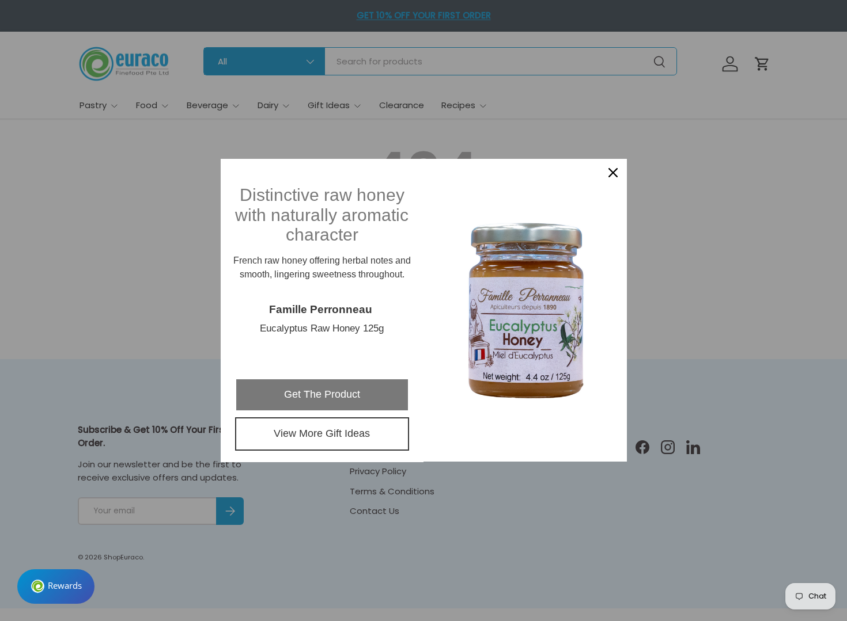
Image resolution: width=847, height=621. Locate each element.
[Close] (613, 172)
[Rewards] (55, 586)
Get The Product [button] (322, 394)
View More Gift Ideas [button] (322, 433)
